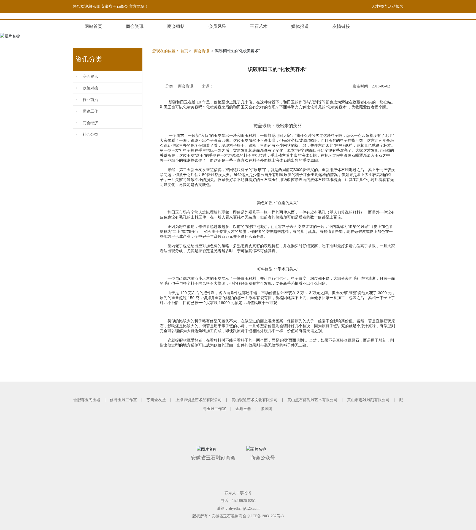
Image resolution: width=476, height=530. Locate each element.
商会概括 (176, 26)
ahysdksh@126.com (243, 508)
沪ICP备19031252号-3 (265, 516)
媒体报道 (300, 26)
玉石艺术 (258, 26)
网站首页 (93, 26)
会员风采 (217, 26)
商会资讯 (135, 26)
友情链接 (341, 26)
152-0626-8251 (244, 501)
